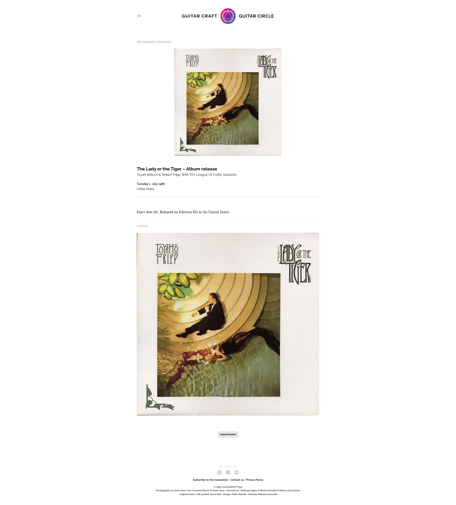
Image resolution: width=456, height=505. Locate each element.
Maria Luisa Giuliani (289, 490)
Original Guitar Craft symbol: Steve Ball (200, 494)
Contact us (237, 479)
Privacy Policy (254, 479)
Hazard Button (228, 434)
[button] (228, 324)
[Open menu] (139, 16)
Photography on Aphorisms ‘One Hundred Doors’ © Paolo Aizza (190, 490)
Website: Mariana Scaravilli (262, 494)
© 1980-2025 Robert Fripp (228, 487)
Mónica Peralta (268, 490)
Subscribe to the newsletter (211, 479)
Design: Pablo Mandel (235, 494)
